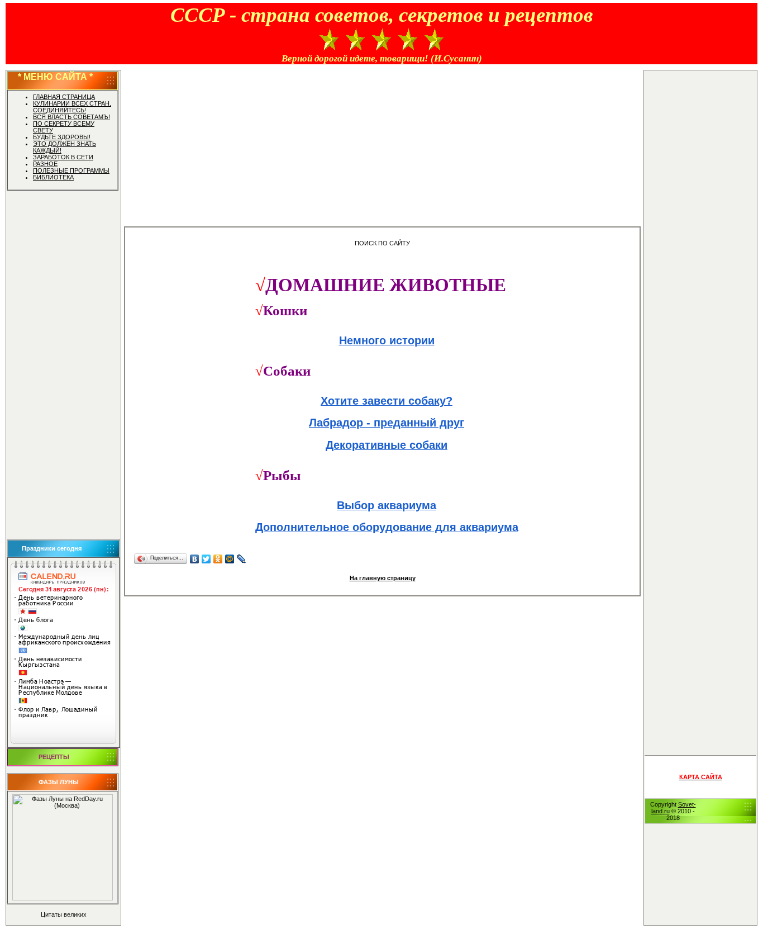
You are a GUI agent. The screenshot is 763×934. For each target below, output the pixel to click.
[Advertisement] (63, 365)
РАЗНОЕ (45, 163)
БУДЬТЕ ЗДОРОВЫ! (61, 137)
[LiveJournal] (241, 559)
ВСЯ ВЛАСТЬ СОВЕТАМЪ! (71, 116)
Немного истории (387, 340)
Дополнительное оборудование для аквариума (386, 527)
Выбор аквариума (386, 505)
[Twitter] (206, 559)
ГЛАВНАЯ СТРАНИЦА (64, 96)
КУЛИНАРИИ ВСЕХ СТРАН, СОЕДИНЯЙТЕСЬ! (72, 106)
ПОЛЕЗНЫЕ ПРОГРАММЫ (71, 170)
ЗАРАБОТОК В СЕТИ (63, 157)
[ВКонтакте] (195, 559)
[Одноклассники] (218, 559)
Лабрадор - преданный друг (386, 422)
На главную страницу (383, 578)
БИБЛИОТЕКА (53, 177)
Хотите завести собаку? (386, 401)
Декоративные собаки (386, 445)
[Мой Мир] (230, 559)
